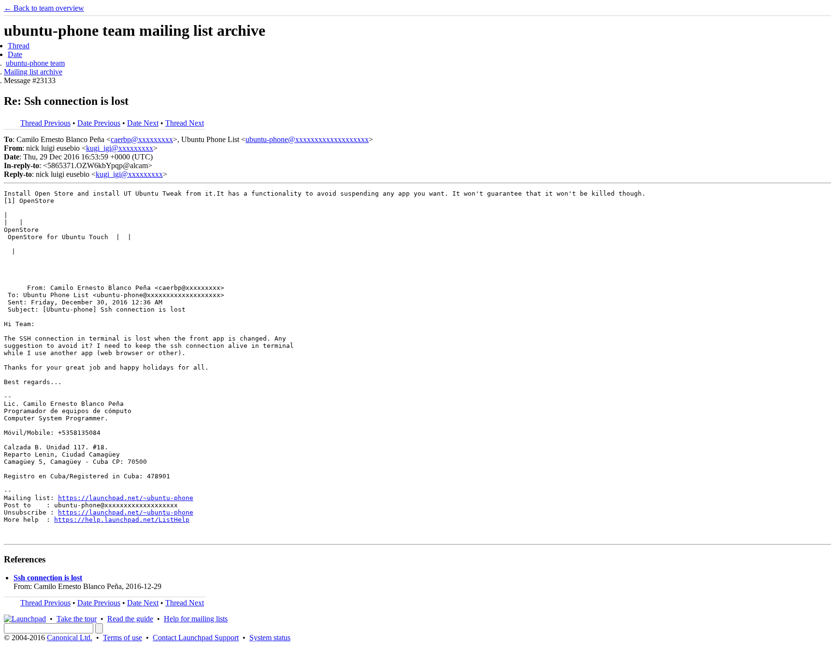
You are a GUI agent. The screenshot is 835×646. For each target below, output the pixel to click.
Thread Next (184, 123)
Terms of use (122, 637)
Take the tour (77, 619)
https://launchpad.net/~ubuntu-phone (125, 498)
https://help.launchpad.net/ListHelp (121, 519)
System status (269, 637)
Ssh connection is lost (48, 578)
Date (15, 54)
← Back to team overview (44, 8)
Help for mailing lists (196, 619)
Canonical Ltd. (69, 637)
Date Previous (98, 123)
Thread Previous (45, 123)
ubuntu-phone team (35, 63)
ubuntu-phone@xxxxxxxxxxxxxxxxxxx (307, 139)
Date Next (142, 123)
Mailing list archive (33, 72)
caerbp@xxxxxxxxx (142, 139)
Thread (18, 46)
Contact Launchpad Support (196, 637)
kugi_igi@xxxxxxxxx (119, 148)
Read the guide (130, 619)
